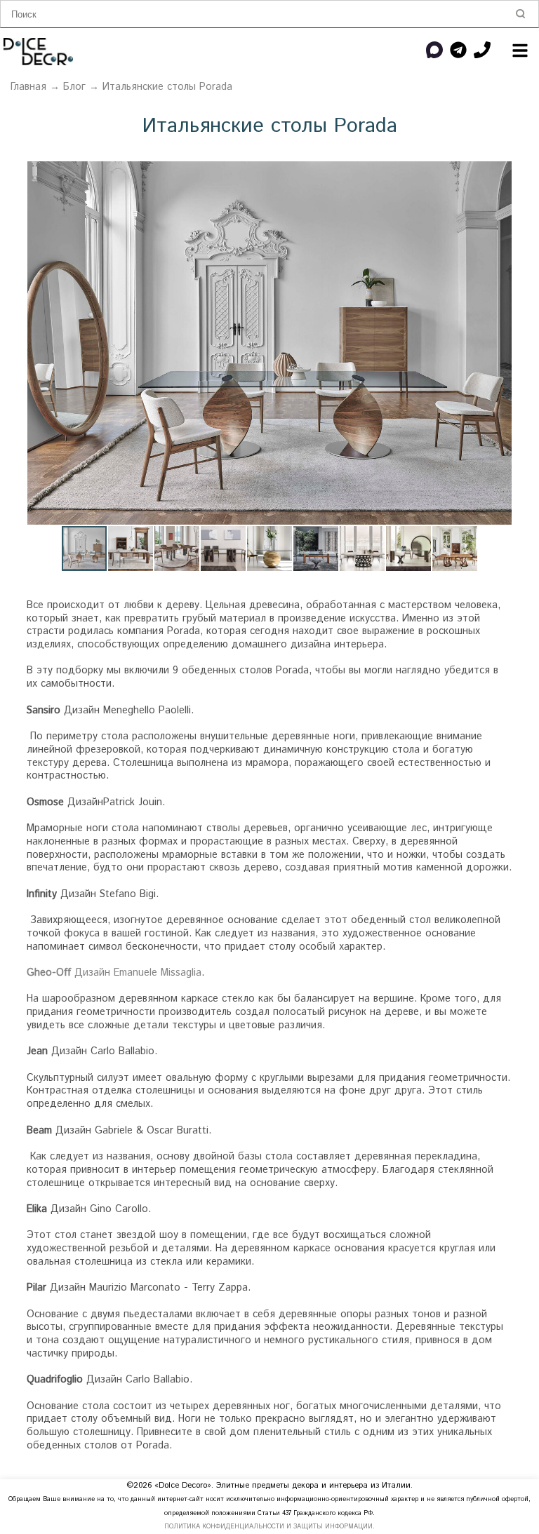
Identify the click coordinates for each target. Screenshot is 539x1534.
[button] (499, 174)
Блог (74, 87)
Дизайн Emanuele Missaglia (114, 973)
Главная (28, 87)
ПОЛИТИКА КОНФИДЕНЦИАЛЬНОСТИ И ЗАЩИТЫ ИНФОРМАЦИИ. (269, 1526)
